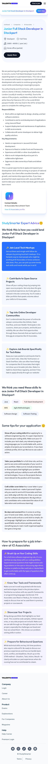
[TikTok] (24, 749)
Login (4, 688)
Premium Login (8, 739)
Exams (4, 708)
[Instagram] (18, 749)
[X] (29, 749)
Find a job (36, 3)
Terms (19, 759)
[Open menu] (44, 3)
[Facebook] (13, 749)
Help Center (7, 734)
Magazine (6, 724)
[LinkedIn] (35, 749)
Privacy (28, 759)
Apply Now (41, 11)
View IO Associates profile (15, 209)
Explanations (7, 714)
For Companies (8, 719)
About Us (6, 699)
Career (4, 693)
